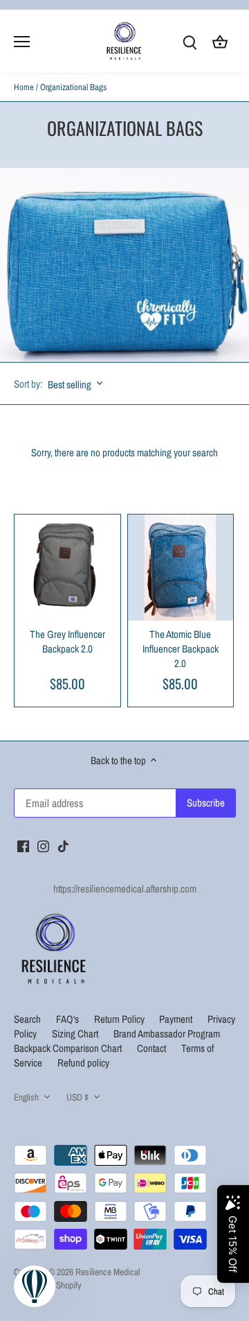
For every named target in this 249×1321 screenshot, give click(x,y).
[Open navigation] (22, 41)
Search (27, 1019)
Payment (176, 1019)
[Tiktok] (63, 845)
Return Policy (120, 1019)
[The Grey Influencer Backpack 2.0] (67, 568)
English (26, 1097)
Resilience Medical (107, 1272)
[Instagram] (43, 845)
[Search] (189, 41)
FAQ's (67, 1019)
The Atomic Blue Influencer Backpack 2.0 (180, 649)
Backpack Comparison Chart (69, 1048)
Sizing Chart (76, 1033)
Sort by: (28, 384)
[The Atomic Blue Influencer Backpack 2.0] (181, 568)
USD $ (77, 1097)
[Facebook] (23, 845)
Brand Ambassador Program (166, 1033)
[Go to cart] (220, 41)
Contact (151, 1048)
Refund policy (83, 1062)
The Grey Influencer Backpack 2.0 (67, 641)
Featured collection (80, 493)
